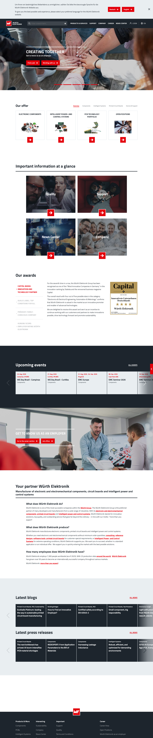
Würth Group (86, 507)
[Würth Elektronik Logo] (14, 23)
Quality (59, 730)
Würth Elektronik (119, 556)
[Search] (65, 23)
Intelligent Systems (23, 734)
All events (132, 365)
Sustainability (41, 725)
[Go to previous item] (7, 59)
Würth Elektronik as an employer (113, 734)
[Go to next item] (145, 59)
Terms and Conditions (64, 734)
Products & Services (78, 23)
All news (133, 597)
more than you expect (49, 563)
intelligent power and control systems (74, 513)
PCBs (18, 730)
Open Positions (106, 730)
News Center (121, 23)
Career (111, 23)
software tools (39, 538)
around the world (104, 556)
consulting (110, 535)
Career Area (104, 725)
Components (21, 725)
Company (102, 23)
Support (93, 23)
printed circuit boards (46, 513)
